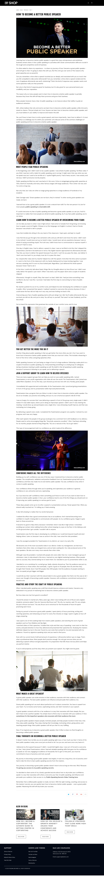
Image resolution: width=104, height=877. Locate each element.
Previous (26, 10)
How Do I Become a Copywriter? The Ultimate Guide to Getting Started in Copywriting (25, 826)
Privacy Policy (7, 854)
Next (30, 10)
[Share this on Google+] (81, 794)
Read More (21, 836)
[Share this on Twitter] (68, 794)
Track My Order (7, 860)
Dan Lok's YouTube (32, 851)
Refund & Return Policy (9, 857)
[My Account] (88, 3)
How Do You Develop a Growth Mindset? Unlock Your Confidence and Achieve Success (51, 826)
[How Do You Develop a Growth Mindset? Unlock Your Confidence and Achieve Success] (50, 814)
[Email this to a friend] (85, 794)
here (76, 777)
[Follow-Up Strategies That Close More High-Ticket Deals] (74, 814)
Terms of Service (8, 851)
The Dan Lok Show (32, 854)
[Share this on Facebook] (73, 794)
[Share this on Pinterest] (77, 794)
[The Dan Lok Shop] (12, 2)
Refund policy (31, 863)
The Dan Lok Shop (13, 868)
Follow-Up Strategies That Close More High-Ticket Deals (75, 823)
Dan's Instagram (32, 857)
